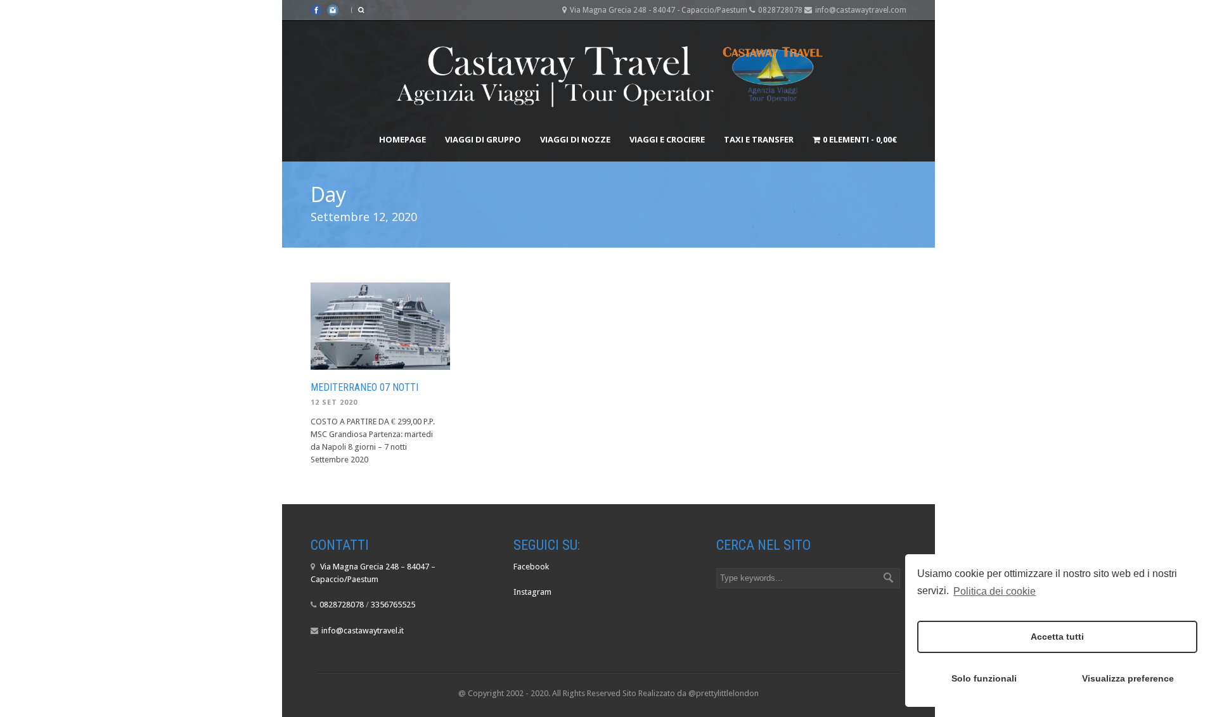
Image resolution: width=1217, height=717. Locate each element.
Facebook (531, 566)
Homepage (402, 139)
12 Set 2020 (334, 402)
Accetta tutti (1057, 636)
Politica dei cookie (994, 591)
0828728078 (341, 604)
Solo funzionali (984, 678)
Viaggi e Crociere (667, 139)
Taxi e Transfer (759, 139)
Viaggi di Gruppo (483, 139)
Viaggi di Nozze (575, 139)
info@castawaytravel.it (362, 630)
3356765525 (393, 604)
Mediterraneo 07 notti (364, 387)
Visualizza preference (1128, 678)
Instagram (532, 592)
